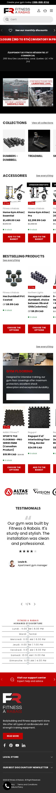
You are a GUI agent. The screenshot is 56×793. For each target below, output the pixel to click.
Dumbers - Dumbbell (10, 158)
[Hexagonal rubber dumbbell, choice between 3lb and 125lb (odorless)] (39, 278)
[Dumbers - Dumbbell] (14, 141)
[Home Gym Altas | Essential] (14, 194)
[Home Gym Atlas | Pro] (39, 194)
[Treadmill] (39, 141)
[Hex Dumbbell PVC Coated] (14, 278)
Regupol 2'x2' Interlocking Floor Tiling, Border (39, 439)
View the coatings (28, 396)
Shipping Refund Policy (13, 787)
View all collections (42, 122)
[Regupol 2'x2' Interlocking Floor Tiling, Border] (39, 417)
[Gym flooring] (28, 359)
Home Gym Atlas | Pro (39, 214)
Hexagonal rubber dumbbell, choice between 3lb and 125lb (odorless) (39, 301)
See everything (44, 175)
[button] (45, 10)
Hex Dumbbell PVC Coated (14, 298)
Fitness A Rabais (16, 780)
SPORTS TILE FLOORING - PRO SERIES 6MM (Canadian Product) (12, 442)
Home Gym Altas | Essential (13, 214)
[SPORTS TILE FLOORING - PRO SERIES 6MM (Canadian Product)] (14, 417)
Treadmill (35, 156)
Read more (13, 736)
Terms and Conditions (27, 784)
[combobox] (28, 19)
